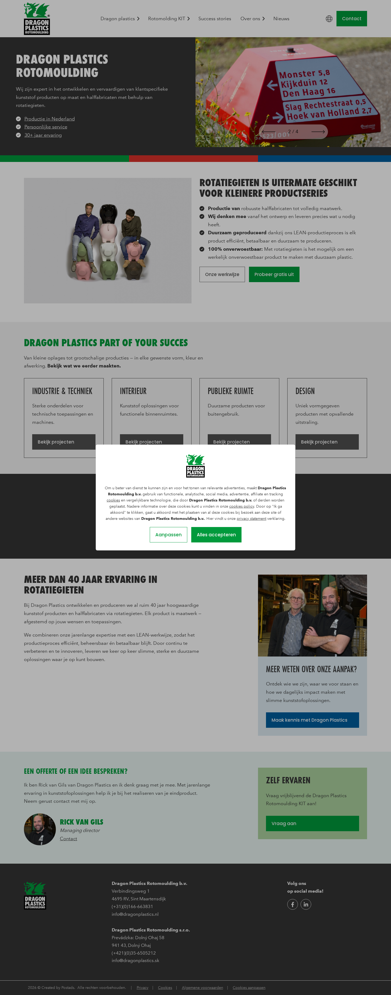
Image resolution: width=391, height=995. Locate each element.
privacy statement (251, 518)
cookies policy (241, 506)
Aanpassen (168, 535)
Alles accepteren (216, 535)
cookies (113, 500)
